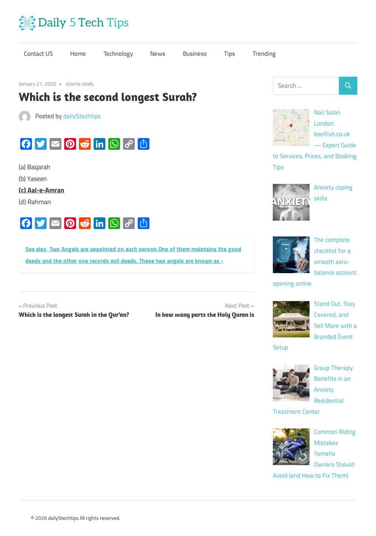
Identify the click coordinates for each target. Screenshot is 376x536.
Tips (229, 53)
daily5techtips (82, 116)
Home (78, 53)
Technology (118, 53)
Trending (264, 53)
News (157, 53)
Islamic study (80, 83)
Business (195, 53)
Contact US (38, 53)
